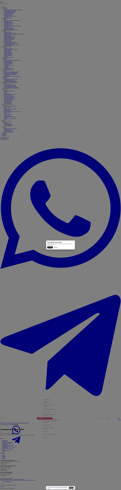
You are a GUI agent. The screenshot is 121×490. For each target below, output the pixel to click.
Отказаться (55, 247)
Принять (71, 487)
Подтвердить (50, 247)
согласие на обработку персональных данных (57, 488)
